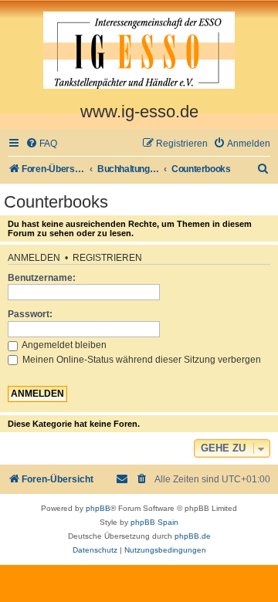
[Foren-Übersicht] (139, 51)
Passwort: (30, 314)
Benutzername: (42, 277)
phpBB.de (193, 536)
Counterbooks (56, 201)
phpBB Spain (154, 522)
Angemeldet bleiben (63, 345)
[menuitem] (41, 144)
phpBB (98, 508)
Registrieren (107, 257)
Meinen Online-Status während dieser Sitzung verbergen (140, 359)
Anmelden (34, 257)
